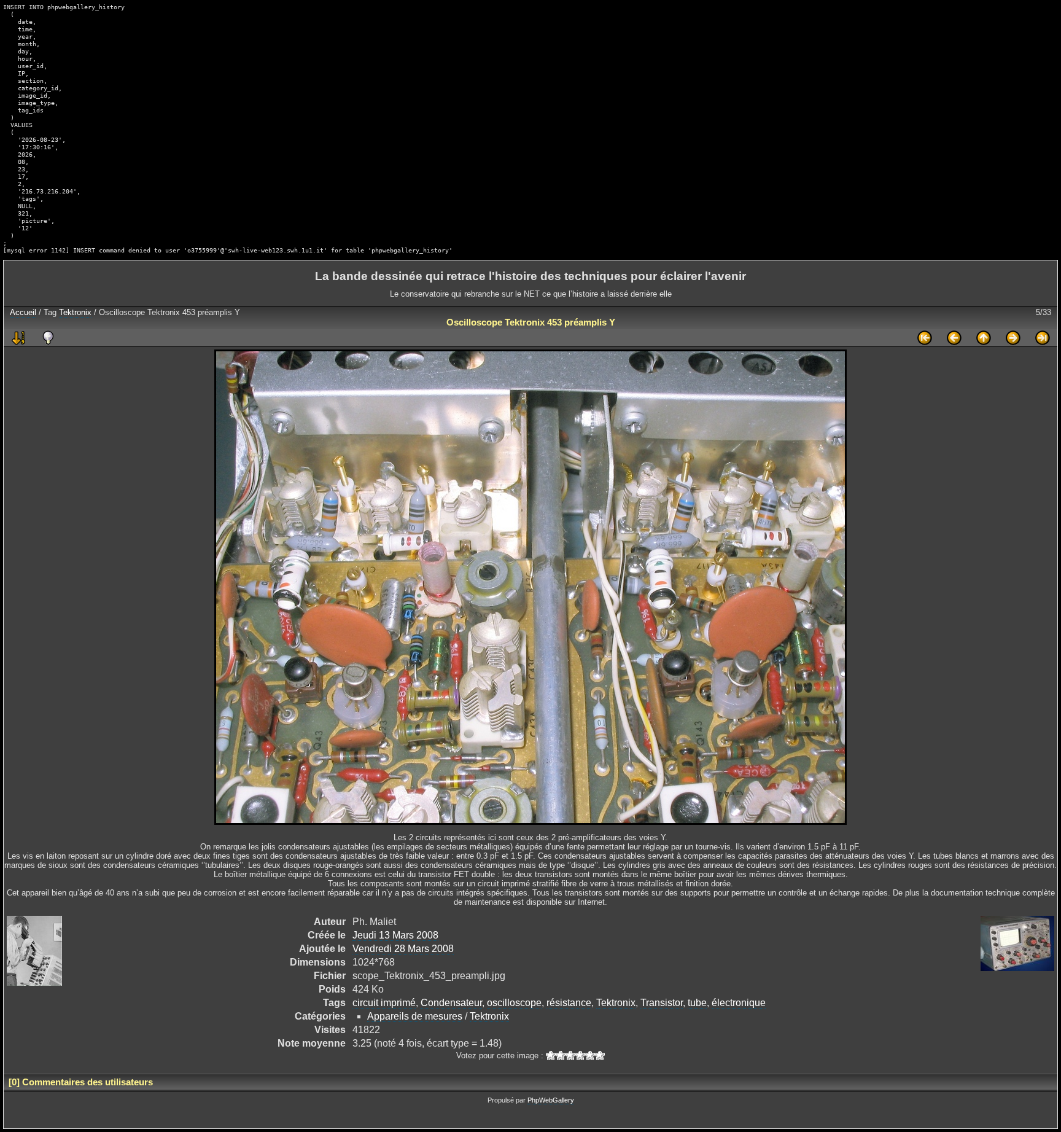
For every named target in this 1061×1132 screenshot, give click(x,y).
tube (697, 1002)
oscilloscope (514, 1002)
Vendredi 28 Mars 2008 (403, 948)
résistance (568, 1002)
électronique (739, 1002)
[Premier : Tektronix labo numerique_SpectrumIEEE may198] (924, 337)
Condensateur (451, 1002)
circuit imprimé (384, 1002)
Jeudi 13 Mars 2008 (395, 935)
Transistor (661, 1002)
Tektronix (75, 312)
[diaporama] (18, 337)
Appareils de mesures (414, 1016)
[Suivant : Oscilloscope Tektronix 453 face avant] (1013, 337)
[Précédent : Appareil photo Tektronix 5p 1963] (954, 337)
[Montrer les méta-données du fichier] (48, 337)
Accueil (23, 312)
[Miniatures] (983, 337)
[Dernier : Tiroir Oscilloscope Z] (1042, 337)
